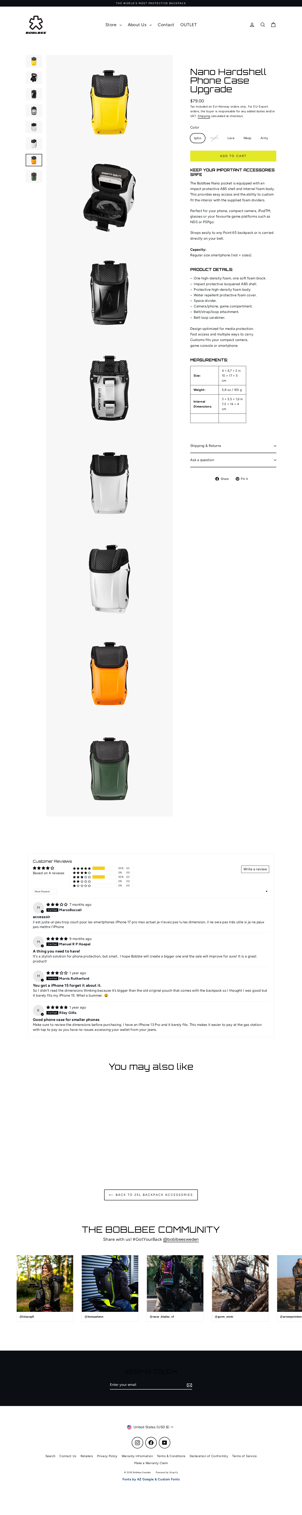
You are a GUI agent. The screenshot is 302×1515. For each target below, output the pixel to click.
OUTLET (188, 24)
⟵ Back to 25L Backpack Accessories (151, 1195)
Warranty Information (137, 1456)
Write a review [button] (255, 869)
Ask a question (202, 460)
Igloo (197, 138)
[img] (57, 904)
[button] (82, 868)
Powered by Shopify (167, 1472)
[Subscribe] (189, 1385)
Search (50, 1456)
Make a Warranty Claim (151, 1463)
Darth (214, 138)
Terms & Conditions (171, 1456)
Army (264, 138)
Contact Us (67, 1456)
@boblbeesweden (181, 1239)
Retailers (87, 1456)
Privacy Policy (107, 1456)
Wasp (247, 138)
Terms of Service (244, 1456)
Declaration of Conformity (209, 1456)
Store (111, 24)
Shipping (204, 116)
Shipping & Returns (205, 446)
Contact (166, 24)
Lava (230, 138)
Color (194, 127)
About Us (138, 24)
